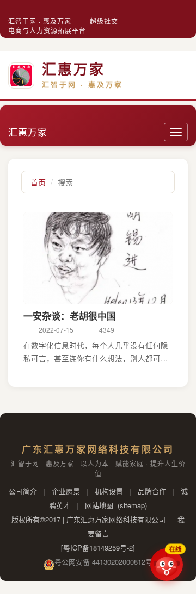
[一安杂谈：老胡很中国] (98, 258)
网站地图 (99, 505)
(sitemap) (132, 505)
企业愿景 (66, 491)
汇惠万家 (27, 132)
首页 (38, 182)
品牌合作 (152, 491)
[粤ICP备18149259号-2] (98, 547)
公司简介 (23, 491)
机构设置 (109, 491)
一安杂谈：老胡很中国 (69, 315)
